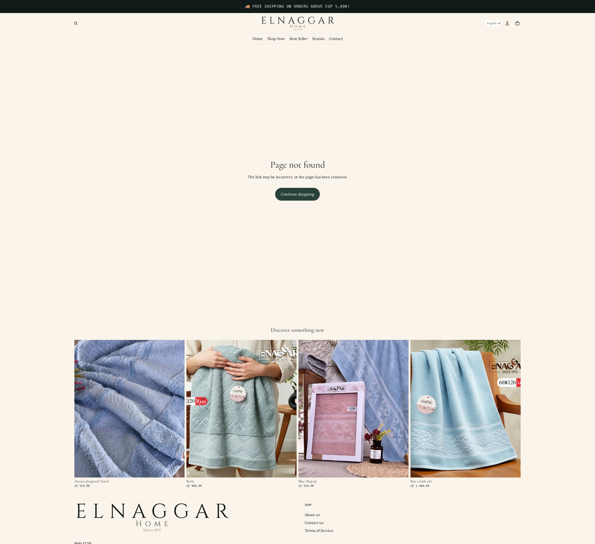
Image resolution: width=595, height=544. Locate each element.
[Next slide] (178, 409)
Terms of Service (319, 530)
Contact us (314, 522)
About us (312, 514)
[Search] (76, 23)
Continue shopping (297, 194)
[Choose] (177, 470)
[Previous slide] (81, 409)
